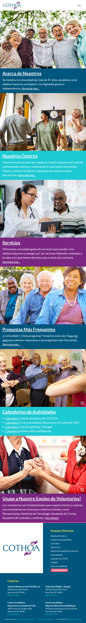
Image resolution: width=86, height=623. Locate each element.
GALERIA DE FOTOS (59, 559)
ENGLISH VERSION (59, 566)
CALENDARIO (57, 555)
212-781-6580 (13, 595)
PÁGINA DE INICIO (59, 536)
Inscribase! (52, 518)
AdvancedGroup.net (74, 619)
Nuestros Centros (20, 155)
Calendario (12, 418)
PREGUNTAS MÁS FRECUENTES (64, 551)
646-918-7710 (51, 614)
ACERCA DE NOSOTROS (61, 540)
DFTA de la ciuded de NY (25, 619)
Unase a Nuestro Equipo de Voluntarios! (41, 498)
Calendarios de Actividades (29, 411)
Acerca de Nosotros (21, 73)
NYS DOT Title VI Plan (45, 619)
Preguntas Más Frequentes (28, 329)
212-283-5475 (13, 614)
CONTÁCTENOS (59, 570)
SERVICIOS (55, 547)
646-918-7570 (51, 595)
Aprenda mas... (30, 88)
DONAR (54, 562)
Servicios (11, 242)
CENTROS (55, 543)
